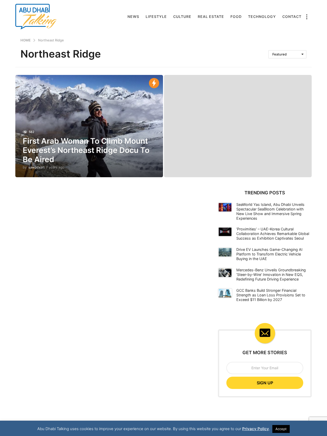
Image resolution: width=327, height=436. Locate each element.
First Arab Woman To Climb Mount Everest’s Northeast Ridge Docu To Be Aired (86, 150)
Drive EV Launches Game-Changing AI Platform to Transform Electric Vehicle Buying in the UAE (269, 254)
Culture (182, 16)
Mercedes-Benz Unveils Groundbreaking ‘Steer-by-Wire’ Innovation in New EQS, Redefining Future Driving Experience (271, 274)
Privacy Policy (255, 428)
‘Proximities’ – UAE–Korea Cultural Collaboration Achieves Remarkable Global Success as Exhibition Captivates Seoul (272, 233)
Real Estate (211, 16)
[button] (306, 17)
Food (236, 16)
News (133, 16)
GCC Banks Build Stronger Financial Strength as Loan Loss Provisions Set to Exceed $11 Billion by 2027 (270, 295)
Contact (291, 16)
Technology (262, 16)
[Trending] (154, 83)
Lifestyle (156, 16)
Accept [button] (281, 429)
